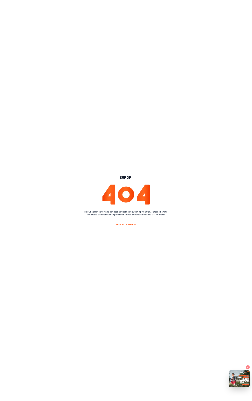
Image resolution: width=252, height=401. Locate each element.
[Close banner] (248, 367)
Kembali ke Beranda (126, 224)
